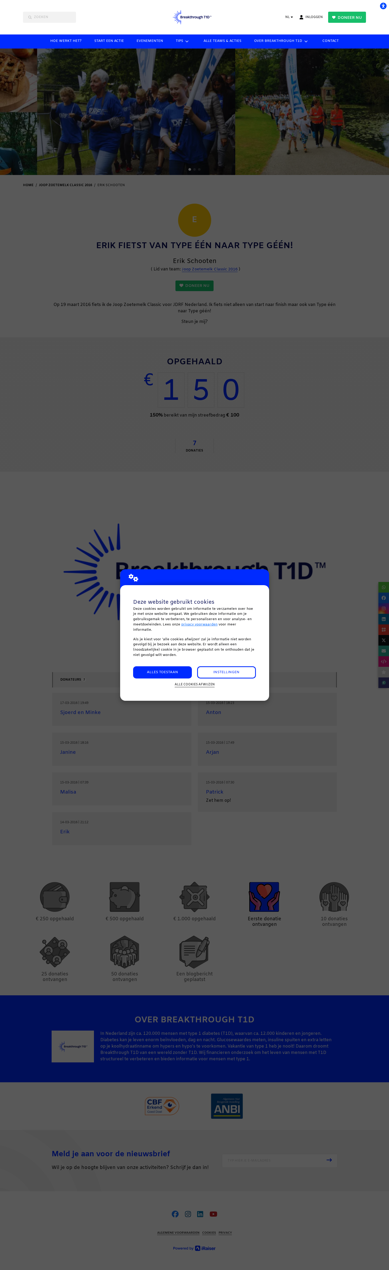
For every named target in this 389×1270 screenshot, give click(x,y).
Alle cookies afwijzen (195, 684)
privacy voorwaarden (199, 624)
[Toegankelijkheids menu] (383, 6)
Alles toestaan (162, 672)
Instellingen (226, 672)
